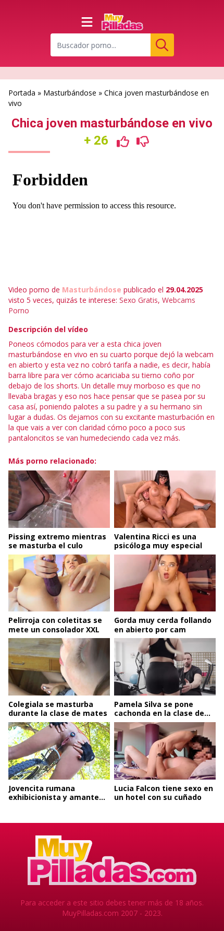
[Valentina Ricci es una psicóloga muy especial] (165, 499)
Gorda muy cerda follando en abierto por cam (162, 624)
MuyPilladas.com (90, 913)
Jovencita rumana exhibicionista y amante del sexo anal (53, 797)
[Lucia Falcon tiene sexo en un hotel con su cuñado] (165, 751)
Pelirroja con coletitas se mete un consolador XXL (55, 624)
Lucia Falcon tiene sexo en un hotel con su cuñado (163, 793)
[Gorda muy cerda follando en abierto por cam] (165, 583)
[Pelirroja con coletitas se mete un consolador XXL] (59, 583)
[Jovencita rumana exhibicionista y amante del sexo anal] (59, 751)
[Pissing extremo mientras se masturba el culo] (59, 499)
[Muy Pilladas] (122, 22)
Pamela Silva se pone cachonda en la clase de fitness (159, 713)
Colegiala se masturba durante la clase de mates (57, 708)
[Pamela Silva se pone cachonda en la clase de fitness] (165, 667)
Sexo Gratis (138, 300)
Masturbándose (69, 93)
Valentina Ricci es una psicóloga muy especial (158, 541)
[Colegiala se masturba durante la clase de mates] (59, 667)
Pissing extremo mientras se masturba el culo (57, 541)
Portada (21, 93)
